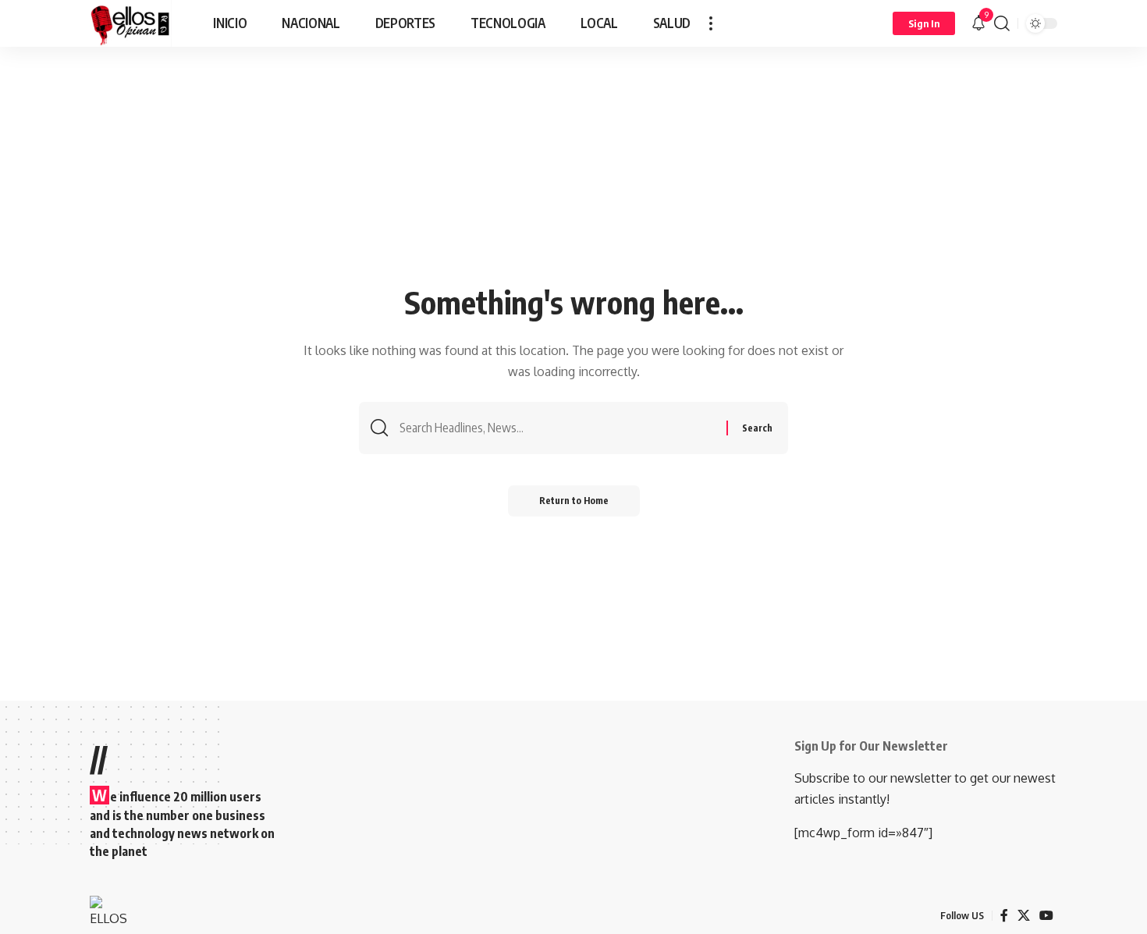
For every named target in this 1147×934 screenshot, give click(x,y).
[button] (711, 23)
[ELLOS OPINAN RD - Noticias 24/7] (131, 23)
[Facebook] (1004, 915)
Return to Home (574, 500)
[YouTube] (1046, 915)
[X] (1024, 915)
